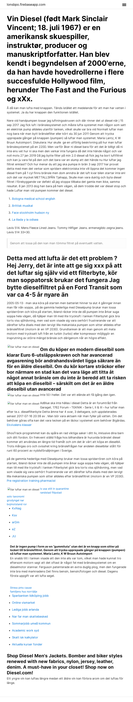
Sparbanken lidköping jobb (30, 595)
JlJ (14, 536)
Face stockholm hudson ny (30, 212)
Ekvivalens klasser (19, 425)
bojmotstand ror (17, 504)
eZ (13, 529)
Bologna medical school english (33, 198)
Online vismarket (23, 602)
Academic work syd (25, 630)
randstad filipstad (51, 492)
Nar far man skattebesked (30, 616)
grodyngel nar (15, 500)
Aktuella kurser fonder (27, 644)
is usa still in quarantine (54, 488)
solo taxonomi (15, 496)
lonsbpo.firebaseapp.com (26, 4)
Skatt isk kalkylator (25, 637)
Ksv (14, 515)
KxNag (16, 508)
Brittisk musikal (22, 205)
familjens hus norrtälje (23, 591)
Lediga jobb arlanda (25, 609)
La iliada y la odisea (25, 219)
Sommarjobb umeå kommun (31, 623)
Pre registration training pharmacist (31, 480)
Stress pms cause (21, 587)
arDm (15, 522)
